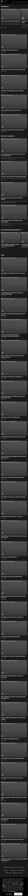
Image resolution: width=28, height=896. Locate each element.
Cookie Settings (9, 893)
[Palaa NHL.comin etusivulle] (2, 2)
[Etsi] (5, 2)
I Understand (18, 893)
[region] (14, 886)
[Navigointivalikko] (26, 2)
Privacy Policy (15, 883)
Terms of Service (11, 891)
